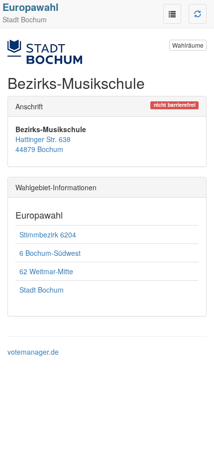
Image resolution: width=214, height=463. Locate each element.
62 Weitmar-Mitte (46, 271)
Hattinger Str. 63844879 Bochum (43, 144)
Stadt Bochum (41, 290)
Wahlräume (188, 45)
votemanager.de (33, 352)
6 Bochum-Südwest (50, 253)
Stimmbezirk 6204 (47, 234)
